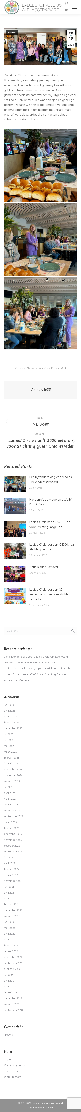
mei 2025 (9, 746)
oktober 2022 (12, 846)
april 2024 (9, 793)
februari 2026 (11, 722)
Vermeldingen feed (15, 1065)
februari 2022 (11, 869)
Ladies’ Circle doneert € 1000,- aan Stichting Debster (52, 547)
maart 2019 (10, 986)
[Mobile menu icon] (74, 7)
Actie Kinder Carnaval (43, 567)
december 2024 (13, 769)
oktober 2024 (12, 781)
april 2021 (9, 893)
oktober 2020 (12, 916)
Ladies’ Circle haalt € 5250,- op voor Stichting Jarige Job (49, 525)
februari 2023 (11, 828)
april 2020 (9, 934)
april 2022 (9, 863)
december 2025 (13, 728)
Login (7, 1059)
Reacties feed (12, 1071)
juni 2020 (9, 922)
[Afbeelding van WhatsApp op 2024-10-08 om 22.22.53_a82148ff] (40, 239)
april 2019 (9, 981)
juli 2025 (8, 734)
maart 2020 (10, 940)
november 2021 (13, 881)
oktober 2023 (12, 810)
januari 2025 (11, 763)
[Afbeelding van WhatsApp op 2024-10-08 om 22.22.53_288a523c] (40, 165)
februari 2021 (11, 904)
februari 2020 (11, 945)
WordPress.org (12, 1077)
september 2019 (13, 963)
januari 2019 (10, 992)
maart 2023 (10, 822)
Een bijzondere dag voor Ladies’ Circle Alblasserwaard (50, 480)
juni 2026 (9, 705)
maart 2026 (10, 717)
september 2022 (13, 852)
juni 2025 (9, 740)
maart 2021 (10, 898)
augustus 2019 (12, 969)
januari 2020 (11, 951)
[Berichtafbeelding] (15, 484)
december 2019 (13, 957)
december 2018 (13, 998)
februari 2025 (11, 758)
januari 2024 (11, 805)
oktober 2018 (12, 1004)
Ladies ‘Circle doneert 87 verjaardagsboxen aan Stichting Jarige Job (50, 594)
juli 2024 (9, 787)
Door (43, 368)
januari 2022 (11, 875)
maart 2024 (10, 799)
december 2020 (13, 910)
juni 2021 (9, 887)
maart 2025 (10, 752)
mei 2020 (9, 928)
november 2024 (13, 775)
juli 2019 (8, 975)
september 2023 (13, 816)
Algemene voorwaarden (41, 1108)
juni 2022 (9, 857)
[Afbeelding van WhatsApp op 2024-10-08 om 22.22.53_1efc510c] (40, 313)
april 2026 (9, 711)
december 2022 (13, 834)
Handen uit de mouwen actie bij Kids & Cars (50, 502)
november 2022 (13, 840)
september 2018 (13, 1010)
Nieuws (12, 32)
